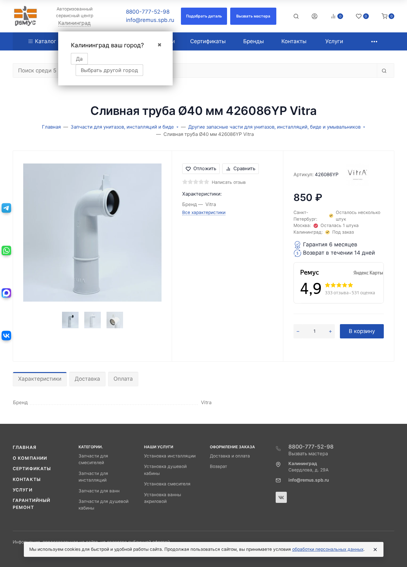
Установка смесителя (167, 483)
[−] (297, 331)
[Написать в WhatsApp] (6, 250)
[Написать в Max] (6, 293)
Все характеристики (203, 212)
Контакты (27, 479)
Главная (24, 447)
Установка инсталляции (170, 455)
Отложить (204, 168)
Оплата (123, 379)
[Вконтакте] (281, 497)
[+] (330, 331)
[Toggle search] (296, 16)
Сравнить (244, 168)
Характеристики (39, 379)
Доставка (87, 379)
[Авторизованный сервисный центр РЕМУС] (25, 16)
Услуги (22, 489)
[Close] (375, 549)
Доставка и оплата (230, 455)
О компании (30, 458)
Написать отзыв (229, 182)
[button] (204, 16)
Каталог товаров (57, 41)
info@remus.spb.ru (150, 20)
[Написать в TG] (6, 208)
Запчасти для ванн (99, 490)
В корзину (362, 331)
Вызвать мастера (308, 453)
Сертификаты (32, 468)
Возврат (218, 466)
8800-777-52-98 (147, 12)
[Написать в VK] (6, 335)
